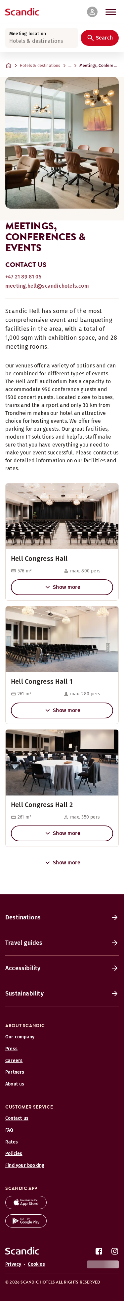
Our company (19, 1037)
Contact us (16, 1118)
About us (14, 1084)
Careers (13, 1060)
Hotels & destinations (40, 65)
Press (11, 1049)
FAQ (9, 1130)
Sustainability (24, 993)
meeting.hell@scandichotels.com (47, 286)
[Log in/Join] (92, 12)
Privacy (13, 1264)
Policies (13, 1153)
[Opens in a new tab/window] (26, 1207)
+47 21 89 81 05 (23, 277)
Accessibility (23, 968)
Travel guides (24, 942)
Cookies (36, 1264)
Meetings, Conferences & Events (99, 65)
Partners (14, 1072)
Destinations (23, 917)
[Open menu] (111, 11)
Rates (11, 1142)
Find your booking (24, 1165)
